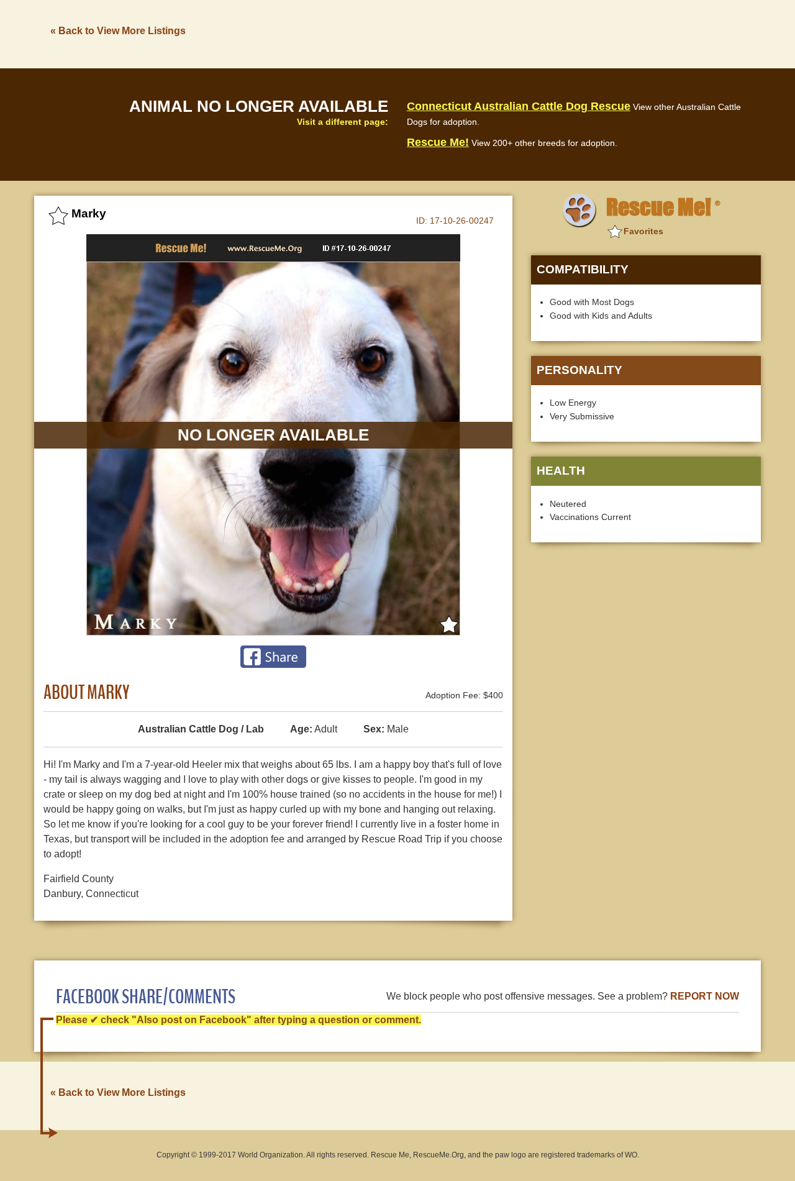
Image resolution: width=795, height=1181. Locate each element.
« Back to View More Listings (118, 30)
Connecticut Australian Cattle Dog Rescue (518, 106)
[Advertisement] (535, 33)
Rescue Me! (438, 142)
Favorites (643, 231)
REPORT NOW (704, 996)
